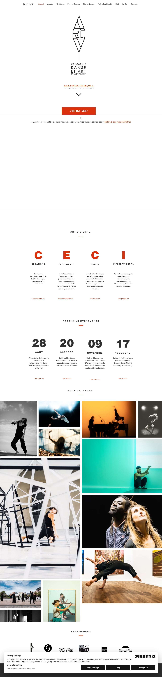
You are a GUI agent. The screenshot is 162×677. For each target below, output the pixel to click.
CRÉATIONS (38, 264)
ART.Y (28, 4)
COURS (95, 264)
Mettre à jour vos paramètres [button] (117, 122)
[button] (123, 298)
